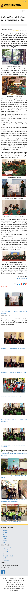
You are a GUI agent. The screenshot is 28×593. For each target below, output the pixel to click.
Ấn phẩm (4, 558)
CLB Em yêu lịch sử (13, 25)
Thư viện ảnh (5, 552)
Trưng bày (5, 536)
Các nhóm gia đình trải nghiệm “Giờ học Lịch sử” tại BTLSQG (11, 396)
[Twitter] (19, 284)
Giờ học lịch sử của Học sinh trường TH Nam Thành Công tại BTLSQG (12, 521)
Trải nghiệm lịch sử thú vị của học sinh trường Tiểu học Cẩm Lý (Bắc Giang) (13, 372)
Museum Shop (6, 560)
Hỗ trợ (4, 542)
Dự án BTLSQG (5, 540)
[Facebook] (17, 284)
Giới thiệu (5, 532)
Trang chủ (3, 25)
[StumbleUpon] (26, 284)
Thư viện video (6, 550)
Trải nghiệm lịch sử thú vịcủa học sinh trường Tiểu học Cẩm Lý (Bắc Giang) (13, 348)
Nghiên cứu (5, 538)
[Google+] (22, 284)
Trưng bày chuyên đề (7, 548)
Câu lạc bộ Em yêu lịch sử (8, 556)
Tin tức (8, 25)
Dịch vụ (4, 554)
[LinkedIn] (24, 284)
